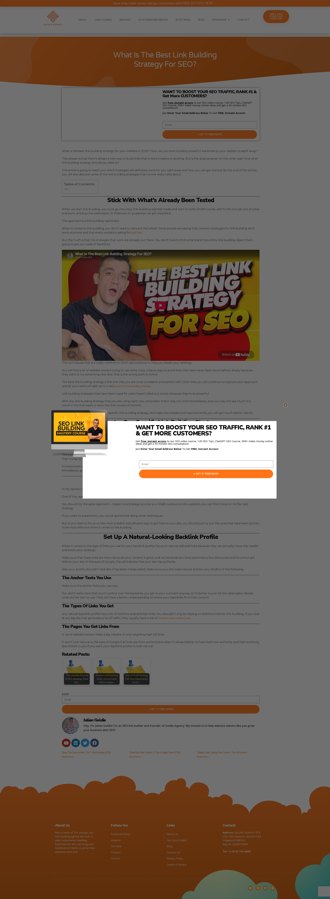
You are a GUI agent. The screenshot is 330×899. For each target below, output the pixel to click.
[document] (165, 449)
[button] (285, 405)
